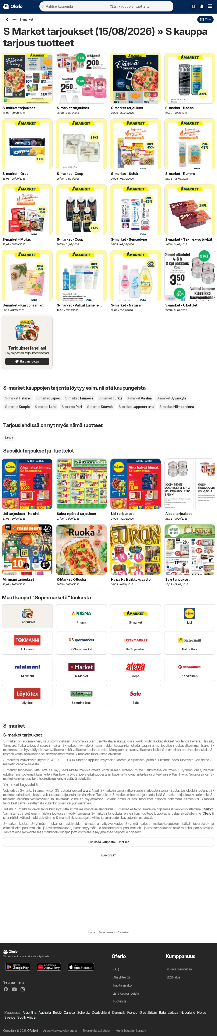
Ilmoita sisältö (122, 985)
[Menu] (210, 6)
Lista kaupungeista (126, 993)
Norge (201, 1012)
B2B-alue (173, 977)
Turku (110, 398)
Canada (69, 1012)
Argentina (29, 1012)
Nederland (187, 1012)
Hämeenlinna (176, 407)
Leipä (9, 437)
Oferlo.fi (207, 809)
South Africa (26, 1017)
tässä (86, 790)
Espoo (48, 398)
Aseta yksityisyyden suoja (60, 1030)
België (57, 1012)
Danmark (118, 1012)
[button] (201, 6)
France (132, 1012)
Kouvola (100, 407)
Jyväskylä (171, 398)
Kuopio (17, 407)
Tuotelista (120, 1001)
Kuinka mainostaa (179, 969)
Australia (44, 1012)
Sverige (9, 1017)
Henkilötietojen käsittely (131, 1030)
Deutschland (101, 1012)
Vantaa (139, 398)
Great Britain (148, 1012)
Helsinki (18, 398)
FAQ (116, 969)
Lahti (45, 407)
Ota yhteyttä (121, 977)
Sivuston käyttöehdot (96, 1030)
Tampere (79, 398)
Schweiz (83, 1012)
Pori (71, 407)
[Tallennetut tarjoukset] (193, 6)
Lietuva (173, 1012)
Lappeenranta (136, 407)
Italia (162, 1012)
